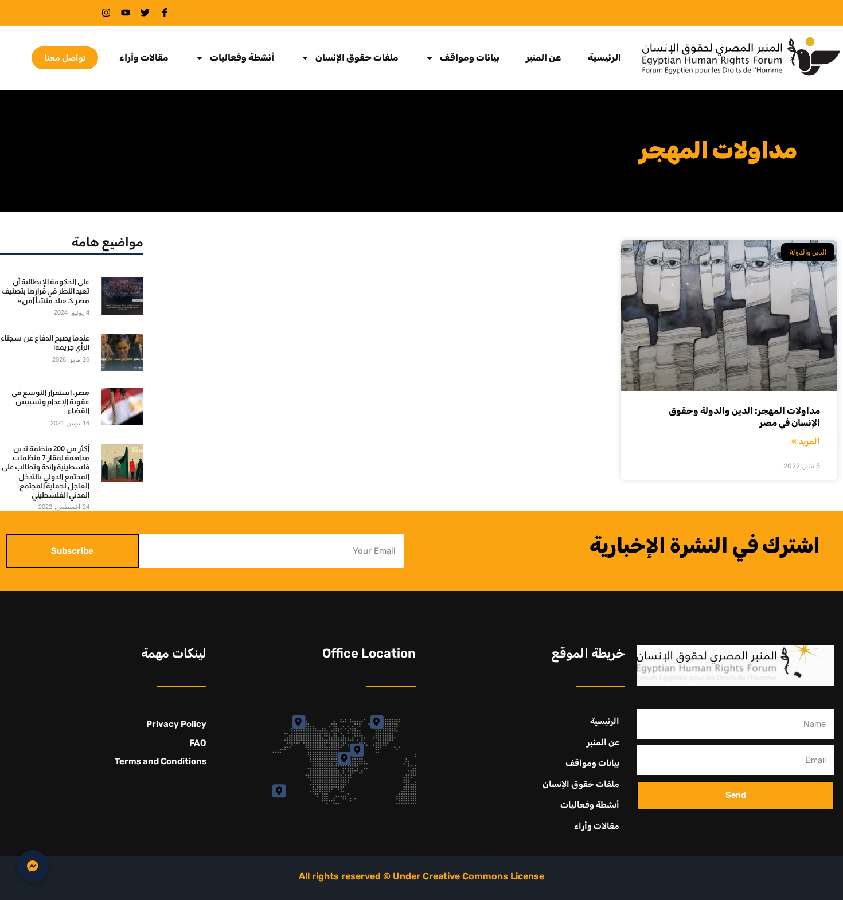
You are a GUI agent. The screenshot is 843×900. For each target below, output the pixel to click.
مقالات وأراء (144, 58)
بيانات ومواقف (469, 58)
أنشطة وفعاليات (242, 58)
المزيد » (805, 442)
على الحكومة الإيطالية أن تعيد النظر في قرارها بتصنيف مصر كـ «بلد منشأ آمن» (45, 291)
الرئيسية (604, 58)
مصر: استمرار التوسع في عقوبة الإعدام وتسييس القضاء (50, 402)
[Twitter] (145, 12)
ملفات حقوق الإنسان (357, 58)
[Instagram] (106, 12)
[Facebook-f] (164, 12)
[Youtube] (125, 12)
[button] (33, 866)
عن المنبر (543, 58)
